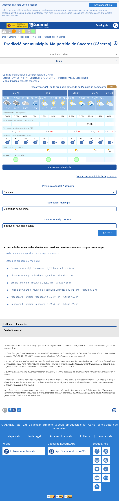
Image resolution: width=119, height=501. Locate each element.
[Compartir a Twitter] (19, 410)
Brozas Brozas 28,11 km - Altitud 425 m (41, 282)
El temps (13, 36)
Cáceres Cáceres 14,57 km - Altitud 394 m (43, 268)
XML (111, 87)
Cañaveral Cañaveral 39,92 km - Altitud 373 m (44, 303)
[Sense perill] (15, 159)
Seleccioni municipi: (58, 202)
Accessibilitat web (60, 436)
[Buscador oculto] (115, 25)
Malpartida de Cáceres (54, 36)
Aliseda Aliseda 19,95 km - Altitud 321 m (42, 275)
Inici (4, 36)
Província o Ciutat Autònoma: (58, 185)
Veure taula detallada (59, 167)
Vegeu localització (78, 77)
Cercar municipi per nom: (58, 219)
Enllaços (85, 436)
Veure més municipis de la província (97, 176)
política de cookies (10, 15)
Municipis (36, 36)
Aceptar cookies (103, 5)
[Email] (4, 411)
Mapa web (13, 436)
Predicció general (13, 330)
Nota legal (34, 436)
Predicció (24, 36)
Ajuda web (105, 436)
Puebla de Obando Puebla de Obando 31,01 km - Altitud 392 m (54, 289)
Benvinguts (101, 25)
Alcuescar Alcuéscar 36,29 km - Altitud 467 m (44, 296)
